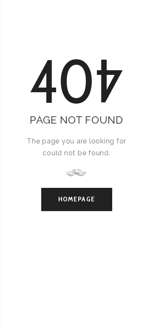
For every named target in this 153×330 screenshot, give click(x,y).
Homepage (76, 199)
